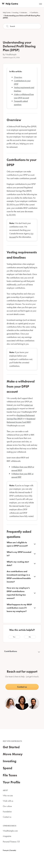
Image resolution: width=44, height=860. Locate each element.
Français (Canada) (9, 850)
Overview (18, 77)
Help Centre (7, 12)
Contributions (35, 12)
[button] (14, 637)
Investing (15, 12)
